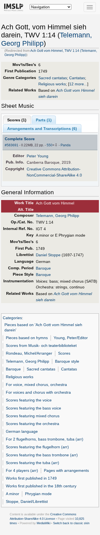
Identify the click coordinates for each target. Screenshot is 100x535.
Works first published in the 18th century (41, 486)
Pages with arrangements (66, 470)
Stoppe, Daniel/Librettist (27, 501)
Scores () (16, 120)
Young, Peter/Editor (71, 338)
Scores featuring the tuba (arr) (32, 462)
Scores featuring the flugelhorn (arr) (37, 447)
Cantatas (77, 78)
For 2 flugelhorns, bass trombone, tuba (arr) (44, 439)
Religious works (52, 84)
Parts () (44, 120)
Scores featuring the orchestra (32, 423)
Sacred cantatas (52, 78)
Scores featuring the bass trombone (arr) (42, 455)
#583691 (11, 145)
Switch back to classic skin (71, 523)
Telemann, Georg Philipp (57, 215)
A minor (12, 494)
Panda (66, 145)
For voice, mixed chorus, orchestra (36, 384)
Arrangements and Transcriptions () (42, 128)
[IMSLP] (15, 7)
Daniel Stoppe (48, 255)
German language (22, 431)
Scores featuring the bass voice (33, 408)
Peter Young (37, 156)
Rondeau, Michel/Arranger (29, 353)
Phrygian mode (38, 494)
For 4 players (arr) (22, 470)
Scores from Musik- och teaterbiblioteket (41, 345)
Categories (12, 318)
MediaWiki (43, 523)
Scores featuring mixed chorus (32, 416)
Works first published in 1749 (31, 478)
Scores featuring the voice (29, 400)
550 (49, 145)
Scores (64, 353)
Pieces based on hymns (27, 338)
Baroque (43, 268)
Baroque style (67, 361)
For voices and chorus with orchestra (38, 392)
